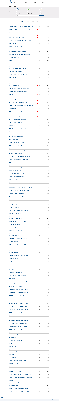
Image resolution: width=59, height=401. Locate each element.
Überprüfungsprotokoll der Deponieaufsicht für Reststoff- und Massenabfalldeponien (19, 264)
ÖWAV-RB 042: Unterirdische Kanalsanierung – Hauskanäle (16, 63)
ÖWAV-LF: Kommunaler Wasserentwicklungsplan (15, 300)
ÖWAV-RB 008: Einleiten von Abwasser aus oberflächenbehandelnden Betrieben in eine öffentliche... (21, 391)
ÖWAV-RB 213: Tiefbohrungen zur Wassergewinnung (15, 371)
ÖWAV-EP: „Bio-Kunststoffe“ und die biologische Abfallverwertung (17, 116)
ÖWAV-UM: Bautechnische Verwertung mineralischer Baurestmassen (17, 168)
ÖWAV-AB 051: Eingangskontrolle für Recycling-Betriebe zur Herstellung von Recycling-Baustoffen (21, 145)
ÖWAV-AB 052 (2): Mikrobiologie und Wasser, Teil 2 (15, 83)
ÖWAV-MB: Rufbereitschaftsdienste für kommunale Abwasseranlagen (17, 275)
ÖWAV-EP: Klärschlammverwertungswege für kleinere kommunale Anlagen (18, 74)
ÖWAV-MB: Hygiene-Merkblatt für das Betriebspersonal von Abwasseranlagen (18, 185)
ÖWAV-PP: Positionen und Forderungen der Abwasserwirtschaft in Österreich (18, 159)
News (28, 2)
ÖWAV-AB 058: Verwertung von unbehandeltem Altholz (16, 151)
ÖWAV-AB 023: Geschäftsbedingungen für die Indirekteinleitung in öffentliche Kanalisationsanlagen (21, 366)
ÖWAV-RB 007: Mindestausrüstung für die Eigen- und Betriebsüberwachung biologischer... (20, 66)
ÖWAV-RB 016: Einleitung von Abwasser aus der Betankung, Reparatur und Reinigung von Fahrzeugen (21, 26)
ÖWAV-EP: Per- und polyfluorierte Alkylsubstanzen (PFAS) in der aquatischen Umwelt (19, 29)
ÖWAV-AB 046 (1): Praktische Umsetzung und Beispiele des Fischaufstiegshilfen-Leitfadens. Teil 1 (20, 190)
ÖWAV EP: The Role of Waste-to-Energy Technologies (15, 122)
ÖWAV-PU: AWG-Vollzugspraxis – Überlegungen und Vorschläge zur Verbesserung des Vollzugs (20, 201)
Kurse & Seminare (39, 2)
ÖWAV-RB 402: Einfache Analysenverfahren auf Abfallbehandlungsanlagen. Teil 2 (18, 388)
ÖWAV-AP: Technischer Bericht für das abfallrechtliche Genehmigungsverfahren (18, 134)
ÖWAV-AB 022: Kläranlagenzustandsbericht (14, 207)
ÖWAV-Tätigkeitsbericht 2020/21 (13, 108)
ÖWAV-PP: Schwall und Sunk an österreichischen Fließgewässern (17, 312)
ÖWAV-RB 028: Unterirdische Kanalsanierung (14, 65)
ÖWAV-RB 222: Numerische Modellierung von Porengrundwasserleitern (17, 51)
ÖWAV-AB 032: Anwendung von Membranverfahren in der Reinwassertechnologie (19, 332)
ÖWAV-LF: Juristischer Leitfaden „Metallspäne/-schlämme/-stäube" (17, 173)
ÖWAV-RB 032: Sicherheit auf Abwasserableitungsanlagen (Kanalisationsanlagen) (19, 202)
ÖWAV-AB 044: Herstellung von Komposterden (15, 224)
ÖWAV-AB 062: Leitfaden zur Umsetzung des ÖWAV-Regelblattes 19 (17, 128)
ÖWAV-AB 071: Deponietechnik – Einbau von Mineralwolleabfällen (17, 80)
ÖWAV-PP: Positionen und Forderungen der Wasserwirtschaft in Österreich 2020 (19, 131)
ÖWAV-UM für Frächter (12, 349)
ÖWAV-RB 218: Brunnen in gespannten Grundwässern (15, 218)
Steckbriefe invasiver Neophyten (13, 204)
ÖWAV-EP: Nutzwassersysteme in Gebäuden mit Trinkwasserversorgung (17, 111)
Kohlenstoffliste (11, 343)
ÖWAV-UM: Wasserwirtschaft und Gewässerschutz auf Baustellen (17, 32)
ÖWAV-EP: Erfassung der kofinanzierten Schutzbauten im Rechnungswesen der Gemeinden (20, 54)
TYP (9, 11)
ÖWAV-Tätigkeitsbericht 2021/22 (13, 82)
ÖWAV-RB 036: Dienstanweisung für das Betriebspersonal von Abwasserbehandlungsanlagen (20, 363)
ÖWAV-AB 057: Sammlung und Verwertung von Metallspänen (16, 170)
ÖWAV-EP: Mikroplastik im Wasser (13, 94)
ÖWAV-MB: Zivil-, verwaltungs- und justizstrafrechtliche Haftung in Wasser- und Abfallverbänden (20, 100)
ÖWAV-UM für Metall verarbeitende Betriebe (14, 278)
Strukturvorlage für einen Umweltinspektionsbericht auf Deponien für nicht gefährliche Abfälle (20, 227)
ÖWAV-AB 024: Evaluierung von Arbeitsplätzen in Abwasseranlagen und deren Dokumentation (20, 377)
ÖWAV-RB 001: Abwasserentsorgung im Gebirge (15, 380)
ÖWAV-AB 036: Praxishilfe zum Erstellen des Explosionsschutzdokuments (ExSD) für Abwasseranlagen (21, 105)
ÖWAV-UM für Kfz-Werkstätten (13, 352)
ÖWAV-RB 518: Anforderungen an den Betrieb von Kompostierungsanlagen (18, 306)
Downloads (48, 2)
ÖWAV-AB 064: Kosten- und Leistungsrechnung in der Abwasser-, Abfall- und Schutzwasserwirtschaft (21, 117)
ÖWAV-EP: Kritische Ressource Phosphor (14, 162)
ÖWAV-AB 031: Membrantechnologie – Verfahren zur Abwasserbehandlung (18, 360)
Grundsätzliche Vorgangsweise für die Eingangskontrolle (16, 286)
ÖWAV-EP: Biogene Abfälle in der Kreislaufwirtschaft (15, 31)
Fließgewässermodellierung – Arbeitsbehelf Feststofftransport (16, 272)
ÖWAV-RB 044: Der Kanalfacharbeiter (13, 258)
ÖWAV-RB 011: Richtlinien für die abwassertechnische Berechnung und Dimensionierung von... (20, 301)
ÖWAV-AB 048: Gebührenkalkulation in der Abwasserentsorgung (17, 193)
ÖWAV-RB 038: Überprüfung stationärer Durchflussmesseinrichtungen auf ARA (18, 323)
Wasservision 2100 (11, 48)
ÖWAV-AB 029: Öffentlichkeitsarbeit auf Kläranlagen (15, 340)
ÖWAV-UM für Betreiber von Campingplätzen (14, 334)
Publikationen (44, 2)
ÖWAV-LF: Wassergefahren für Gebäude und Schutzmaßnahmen (17, 247)
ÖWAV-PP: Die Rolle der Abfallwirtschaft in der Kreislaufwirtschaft (17, 46)
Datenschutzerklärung (5, 395)
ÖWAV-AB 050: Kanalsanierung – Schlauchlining (15, 182)
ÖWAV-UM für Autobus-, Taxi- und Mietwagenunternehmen (16, 346)
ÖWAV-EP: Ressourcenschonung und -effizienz (14, 198)
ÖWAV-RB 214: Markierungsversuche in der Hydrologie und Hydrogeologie (18, 326)
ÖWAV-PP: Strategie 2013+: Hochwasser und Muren (15, 233)
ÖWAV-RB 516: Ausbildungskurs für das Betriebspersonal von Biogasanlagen (18, 91)
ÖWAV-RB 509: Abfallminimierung (13, 385)
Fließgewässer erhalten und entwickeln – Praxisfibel (15, 232)
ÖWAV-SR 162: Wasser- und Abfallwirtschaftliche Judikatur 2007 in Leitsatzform (18, 309)
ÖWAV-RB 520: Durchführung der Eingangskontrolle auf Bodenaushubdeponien (18, 221)
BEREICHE (10, 8)
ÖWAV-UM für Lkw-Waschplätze (13, 354)
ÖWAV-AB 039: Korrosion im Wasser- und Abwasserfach (16, 284)
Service (35, 2)
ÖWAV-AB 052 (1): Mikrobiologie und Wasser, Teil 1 (15, 184)
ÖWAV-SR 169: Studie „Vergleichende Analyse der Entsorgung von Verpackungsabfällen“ (19, 230)
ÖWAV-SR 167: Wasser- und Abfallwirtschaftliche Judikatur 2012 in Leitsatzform (18, 244)
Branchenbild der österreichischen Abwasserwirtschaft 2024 (16, 49)
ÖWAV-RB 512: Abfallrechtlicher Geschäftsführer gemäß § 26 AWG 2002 (18, 317)
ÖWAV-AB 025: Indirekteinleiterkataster (14, 386)
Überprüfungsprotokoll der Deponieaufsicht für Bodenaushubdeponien (17, 261)
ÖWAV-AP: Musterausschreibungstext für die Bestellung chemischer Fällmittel (18, 97)
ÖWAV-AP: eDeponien (12, 269)
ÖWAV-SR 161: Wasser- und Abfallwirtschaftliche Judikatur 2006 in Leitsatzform (18, 320)
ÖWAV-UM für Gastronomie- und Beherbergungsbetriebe (16, 71)
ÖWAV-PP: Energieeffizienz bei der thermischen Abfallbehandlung (17, 329)
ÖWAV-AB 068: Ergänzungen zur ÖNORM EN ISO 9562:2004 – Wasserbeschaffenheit (19, 99)
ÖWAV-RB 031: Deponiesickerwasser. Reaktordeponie (15, 383)
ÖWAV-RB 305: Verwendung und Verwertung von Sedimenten (16, 142)
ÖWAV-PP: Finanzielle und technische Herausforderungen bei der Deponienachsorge (19, 88)
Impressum (2, 397)
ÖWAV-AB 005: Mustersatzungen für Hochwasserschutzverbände (17, 133)
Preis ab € (47, 23)
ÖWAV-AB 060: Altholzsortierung (13, 165)
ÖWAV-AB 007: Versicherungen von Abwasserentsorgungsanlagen (17, 150)
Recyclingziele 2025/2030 (12, 125)
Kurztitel (10, 23)
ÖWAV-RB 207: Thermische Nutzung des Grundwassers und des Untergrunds (18, 303)
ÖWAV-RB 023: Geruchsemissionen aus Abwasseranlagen (16, 216)
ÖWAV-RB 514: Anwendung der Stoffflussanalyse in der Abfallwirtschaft (17, 365)
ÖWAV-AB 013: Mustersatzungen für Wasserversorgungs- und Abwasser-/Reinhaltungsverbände (20, 187)
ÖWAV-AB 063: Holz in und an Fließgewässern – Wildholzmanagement (17, 119)
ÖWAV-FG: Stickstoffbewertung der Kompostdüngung (15, 368)
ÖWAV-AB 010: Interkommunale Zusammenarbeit (15, 266)
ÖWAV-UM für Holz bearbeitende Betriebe (14, 335)
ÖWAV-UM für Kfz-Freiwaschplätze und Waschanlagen (15, 351)
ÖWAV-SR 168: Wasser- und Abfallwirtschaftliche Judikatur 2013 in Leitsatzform (18, 210)
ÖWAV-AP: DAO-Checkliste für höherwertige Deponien (16, 136)
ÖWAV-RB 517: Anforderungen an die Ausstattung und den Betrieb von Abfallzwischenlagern (20, 156)
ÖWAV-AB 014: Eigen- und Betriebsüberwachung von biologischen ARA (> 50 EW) (19, 281)
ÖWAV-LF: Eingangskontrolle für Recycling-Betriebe (15, 179)
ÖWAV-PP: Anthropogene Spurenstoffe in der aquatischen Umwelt (17, 249)
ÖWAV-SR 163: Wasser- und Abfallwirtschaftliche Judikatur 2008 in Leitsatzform (18, 298)
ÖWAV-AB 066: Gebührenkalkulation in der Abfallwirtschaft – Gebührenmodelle (18, 102)
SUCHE (10, 14)
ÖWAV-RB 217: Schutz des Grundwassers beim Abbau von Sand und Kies (18, 238)
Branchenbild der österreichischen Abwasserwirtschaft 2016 (16, 196)
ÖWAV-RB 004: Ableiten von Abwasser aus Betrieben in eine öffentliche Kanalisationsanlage (20, 374)
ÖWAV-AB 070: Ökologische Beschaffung (14, 85)
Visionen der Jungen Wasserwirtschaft (13, 139)
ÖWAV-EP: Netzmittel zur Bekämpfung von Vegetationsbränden (16, 37)
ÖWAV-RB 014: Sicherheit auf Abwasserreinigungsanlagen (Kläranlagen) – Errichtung (19, 292)
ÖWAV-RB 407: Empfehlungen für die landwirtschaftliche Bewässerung (17, 34)
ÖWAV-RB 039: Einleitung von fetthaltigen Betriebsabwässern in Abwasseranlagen (19, 114)
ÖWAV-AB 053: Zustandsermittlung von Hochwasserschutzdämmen (17, 176)
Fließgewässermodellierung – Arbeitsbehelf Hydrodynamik (16, 318)
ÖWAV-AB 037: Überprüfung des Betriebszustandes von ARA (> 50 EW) (17, 283)
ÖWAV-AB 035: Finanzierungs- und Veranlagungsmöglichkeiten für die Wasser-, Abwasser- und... (20, 267)
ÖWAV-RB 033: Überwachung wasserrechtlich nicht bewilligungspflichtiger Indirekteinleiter (20, 369)
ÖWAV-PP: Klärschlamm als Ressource (14, 235)
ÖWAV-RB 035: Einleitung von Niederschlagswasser (15, 153)
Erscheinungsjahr (41, 23)
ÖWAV (26, 2)
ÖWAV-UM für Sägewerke (12, 337)
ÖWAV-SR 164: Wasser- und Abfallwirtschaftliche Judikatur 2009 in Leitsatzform (18, 289)
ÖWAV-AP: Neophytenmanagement (13, 241)
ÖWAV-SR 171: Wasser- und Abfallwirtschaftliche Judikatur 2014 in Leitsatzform (18, 199)
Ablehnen (53, 399)
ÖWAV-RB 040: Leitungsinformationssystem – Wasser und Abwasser (17, 295)
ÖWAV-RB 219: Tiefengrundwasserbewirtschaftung (15, 167)
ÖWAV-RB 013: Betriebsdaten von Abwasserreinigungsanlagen (16, 250)
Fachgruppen (31, 2)
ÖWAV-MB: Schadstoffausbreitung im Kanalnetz (15, 213)
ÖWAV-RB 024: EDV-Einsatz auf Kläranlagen (14, 315)
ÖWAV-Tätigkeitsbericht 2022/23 (13, 77)
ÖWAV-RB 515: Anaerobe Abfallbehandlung (14, 57)
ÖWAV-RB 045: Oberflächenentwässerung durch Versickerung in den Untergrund (19, 35)
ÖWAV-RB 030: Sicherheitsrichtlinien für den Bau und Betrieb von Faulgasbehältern (19, 60)
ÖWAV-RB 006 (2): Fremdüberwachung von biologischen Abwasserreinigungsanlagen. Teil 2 (20, 382)
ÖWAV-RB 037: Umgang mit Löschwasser (14, 148)
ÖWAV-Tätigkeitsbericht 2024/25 (13, 43)
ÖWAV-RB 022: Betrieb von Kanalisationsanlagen (15, 215)
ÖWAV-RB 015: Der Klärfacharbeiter (13, 252)
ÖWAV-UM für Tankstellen (12, 357)
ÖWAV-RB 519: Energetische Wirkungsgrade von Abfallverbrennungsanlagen (18, 255)
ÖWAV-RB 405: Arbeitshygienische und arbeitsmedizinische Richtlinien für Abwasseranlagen (20, 40)
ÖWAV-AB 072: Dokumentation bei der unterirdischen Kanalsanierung (17, 68)
